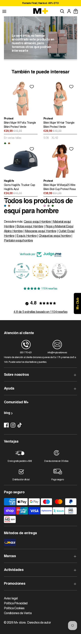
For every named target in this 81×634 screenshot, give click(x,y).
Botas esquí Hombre (30, 226)
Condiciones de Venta (17, 613)
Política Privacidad (16, 603)
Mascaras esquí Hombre (40, 231)
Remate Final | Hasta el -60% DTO (19, 3)
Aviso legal (10, 598)
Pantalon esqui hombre (18, 240)
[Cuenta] (69, 11)
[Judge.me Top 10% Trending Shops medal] (59, 271)
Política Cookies (14, 608)
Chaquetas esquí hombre (55, 236)
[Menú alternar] (4, 11)
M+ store (20, 622)
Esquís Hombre (27, 236)
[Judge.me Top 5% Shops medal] (40, 271)
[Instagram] (13, 425)
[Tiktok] (19, 425)
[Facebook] (6, 425)
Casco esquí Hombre (37, 221)
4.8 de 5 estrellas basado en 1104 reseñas (40, 312)
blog (7, 413)
